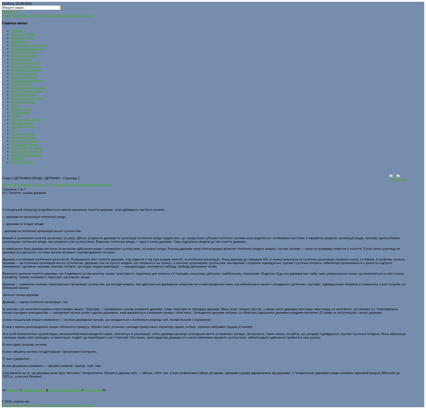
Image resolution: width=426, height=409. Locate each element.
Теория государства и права (23, 185)
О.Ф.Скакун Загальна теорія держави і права (79, 185)
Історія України (13, 15)
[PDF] (392, 180)
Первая (12, 390)
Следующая (71, 390)
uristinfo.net (10, 12)
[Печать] (401, 180)
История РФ (32, 15)
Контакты (76, 15)
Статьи (88, 15)
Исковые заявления (55, 15)
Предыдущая (32, 390)
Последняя (92, 390)
